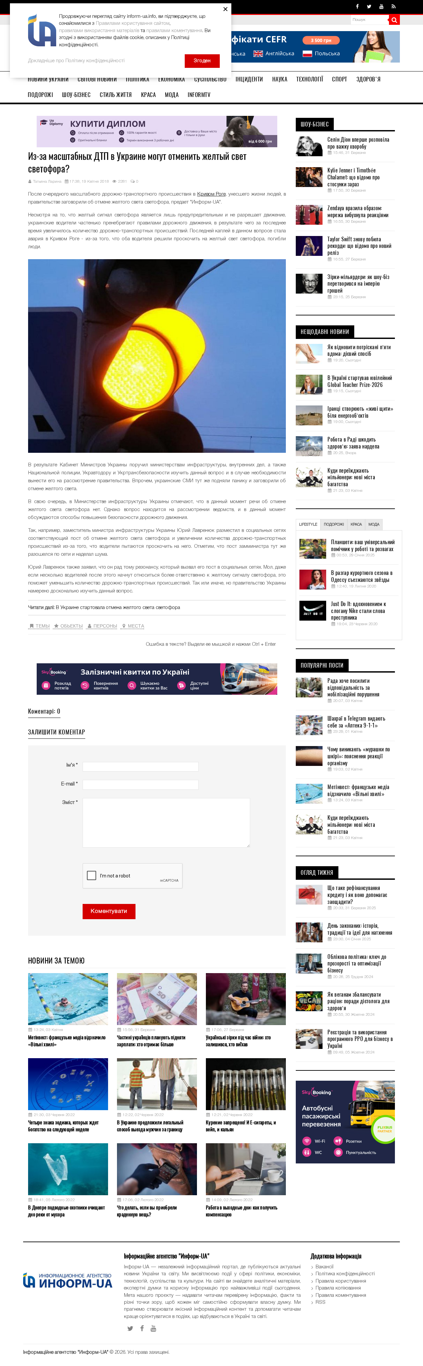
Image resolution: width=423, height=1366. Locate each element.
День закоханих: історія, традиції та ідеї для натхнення (359, 929)
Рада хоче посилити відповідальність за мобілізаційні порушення (353, 688)
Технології (309, 79)
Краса (148, 95)
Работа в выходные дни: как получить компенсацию (242, 1211)
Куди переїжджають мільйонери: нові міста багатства (351, 477)
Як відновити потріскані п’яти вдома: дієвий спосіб (359, 350)
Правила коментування (341, 1295)
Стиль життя (116, 95)
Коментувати (109, 911)
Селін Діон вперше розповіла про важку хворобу (358, 143)
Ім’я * (72, 765)
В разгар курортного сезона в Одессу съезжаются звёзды (361, 576)
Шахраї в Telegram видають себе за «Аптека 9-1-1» (356, 722)
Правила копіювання (338, 1288)
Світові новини (97, 79)
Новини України (48, 79)
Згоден (202, 61)
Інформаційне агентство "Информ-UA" (65, 1352)
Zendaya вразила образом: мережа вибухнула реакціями (357, 211)
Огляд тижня (317, 872)
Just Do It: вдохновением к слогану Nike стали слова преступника (358, 611)
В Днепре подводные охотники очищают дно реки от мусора (66, 1211)
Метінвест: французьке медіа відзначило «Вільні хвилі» (66, 1041)
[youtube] (381, 7)
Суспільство (210, 79)
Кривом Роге (211, 194)
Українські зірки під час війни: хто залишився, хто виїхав (238, 1041)
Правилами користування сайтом (133, 23)
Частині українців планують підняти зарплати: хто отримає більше (151, 1041)
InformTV (199, 95)
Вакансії (324, 1267)
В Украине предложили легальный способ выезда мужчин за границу (150, 1126)
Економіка (171, 79)
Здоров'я (369, 79)
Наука (280, 79)
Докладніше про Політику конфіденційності (76, 61)
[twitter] (369, 7)
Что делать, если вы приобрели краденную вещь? (147, 1211)
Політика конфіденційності (345, 1274)
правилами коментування (174, 30)
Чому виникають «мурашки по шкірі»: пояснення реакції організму (358, 756)
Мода (171, 95)
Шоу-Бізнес (76, 95)
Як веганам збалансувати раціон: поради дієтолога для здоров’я (358, 1001)
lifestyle (308, 524)
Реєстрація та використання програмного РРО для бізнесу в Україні (360, 1039)
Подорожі (40, 95)
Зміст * (70, 802)
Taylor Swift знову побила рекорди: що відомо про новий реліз (359, 246)
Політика (137, 79)
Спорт (339, 79)
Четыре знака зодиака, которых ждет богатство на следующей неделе (63, 1126)
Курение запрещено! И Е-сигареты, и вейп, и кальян (241, 1126)
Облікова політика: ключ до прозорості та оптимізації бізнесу (356, 964)
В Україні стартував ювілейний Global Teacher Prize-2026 (359, 381)
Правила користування (341, 1281)
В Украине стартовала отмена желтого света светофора (118, 607)
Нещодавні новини (325, 332)
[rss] (393, 7)
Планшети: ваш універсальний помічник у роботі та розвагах (363, 545)
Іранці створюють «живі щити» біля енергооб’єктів (360, 412)
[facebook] (357, 7)
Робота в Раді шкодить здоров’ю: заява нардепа (353, 443)
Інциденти (249, 79)
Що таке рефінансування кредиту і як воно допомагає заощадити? (357, 895)
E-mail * (69, 784)
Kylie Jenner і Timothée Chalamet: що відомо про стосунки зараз (353, 177)
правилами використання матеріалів (99, 30)
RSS (321, 1302)
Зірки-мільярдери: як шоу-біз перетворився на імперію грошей (358, 284)
